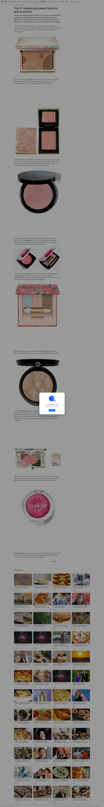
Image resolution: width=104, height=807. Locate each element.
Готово (52, 410)
